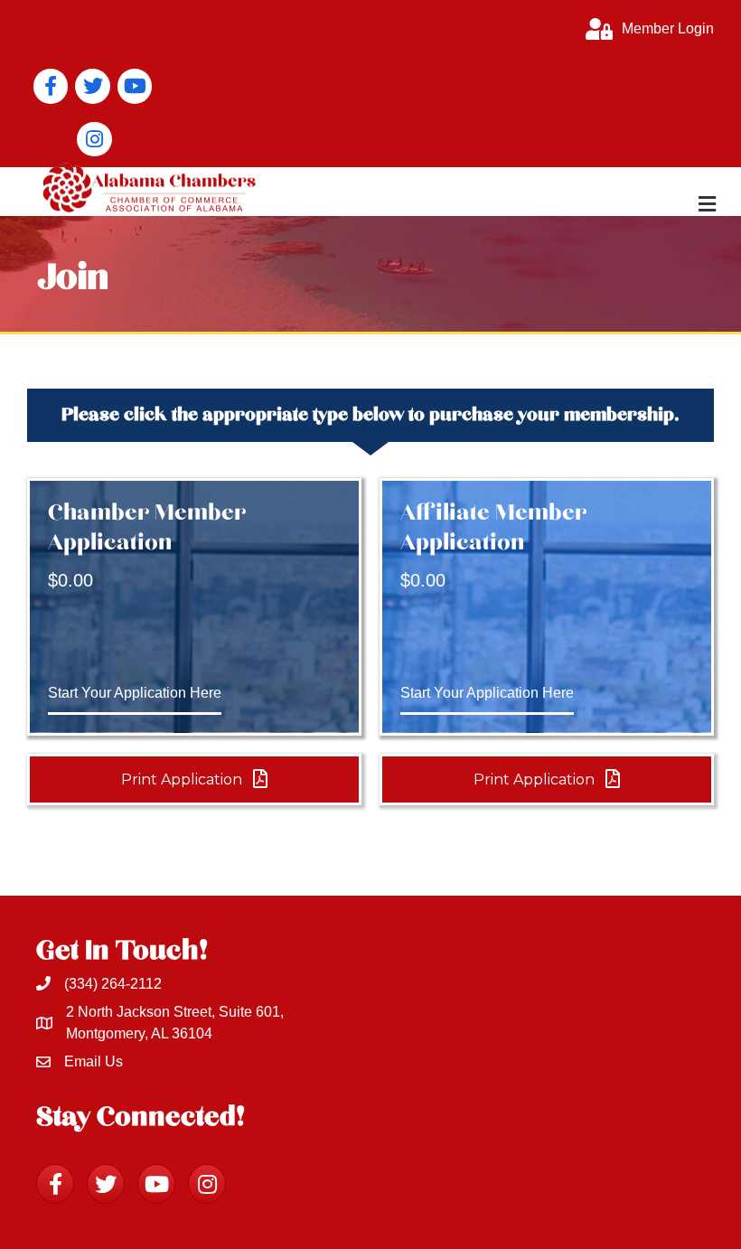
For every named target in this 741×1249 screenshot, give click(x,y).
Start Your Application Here (134, 692)
